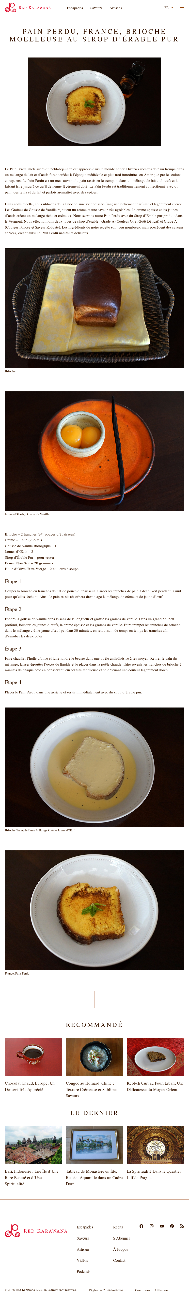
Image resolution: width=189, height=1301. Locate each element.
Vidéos (82, 1260)
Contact (119, 1260)
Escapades (75, 7)
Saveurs (96, 7)
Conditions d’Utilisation (151, 1290)
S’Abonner (121, 1238)
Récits (118, 1226)
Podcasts (83, 1271)
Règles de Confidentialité (106, 1290)
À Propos (120, 1249)
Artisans (116, 7)
